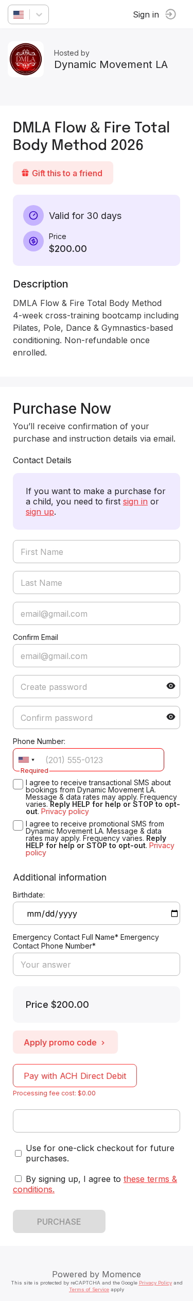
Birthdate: (29, 894)
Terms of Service (89, 1289)
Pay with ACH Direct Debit (75, 1076)
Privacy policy (65, 811)
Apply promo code (60, 1042)
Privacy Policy (155, 1283)
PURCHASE (59, 1221)
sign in (135, 501)
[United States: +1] (26, 760)
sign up (40, 511)
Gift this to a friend (67, 173)
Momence (121, 1274)
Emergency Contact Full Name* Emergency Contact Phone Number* (86, 941)
